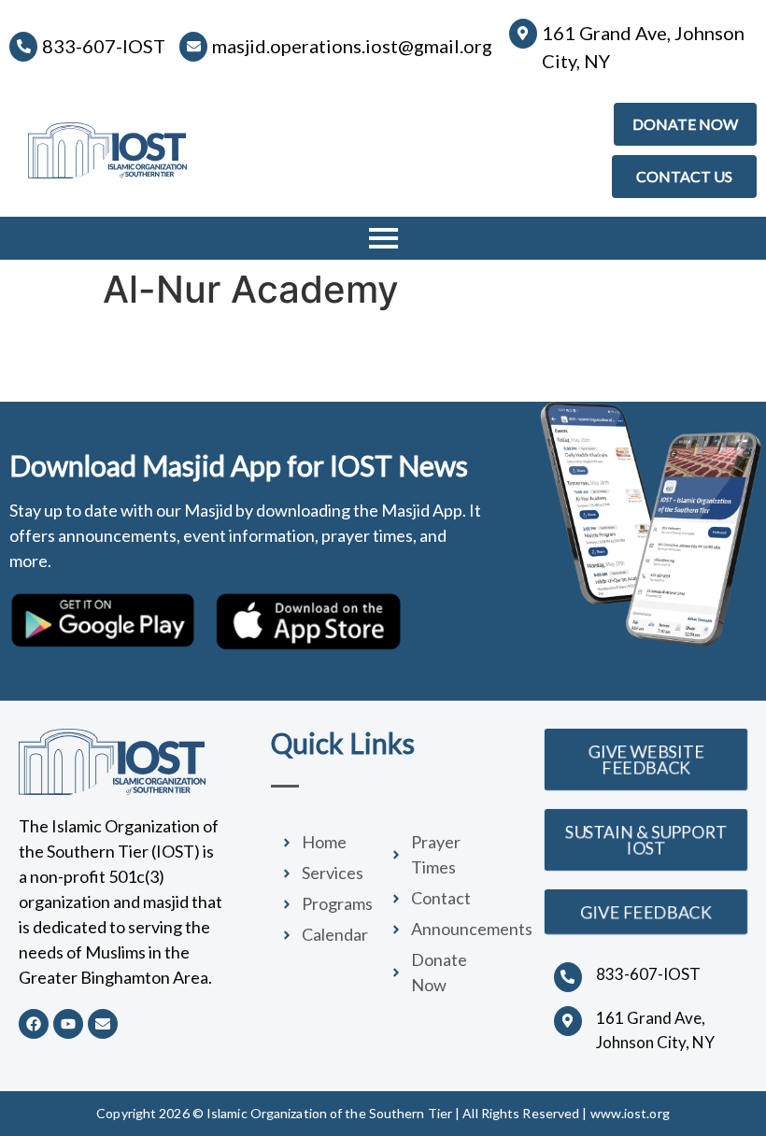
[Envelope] (103, 1024)
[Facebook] (34, 1024)
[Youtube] (68, 1024)
